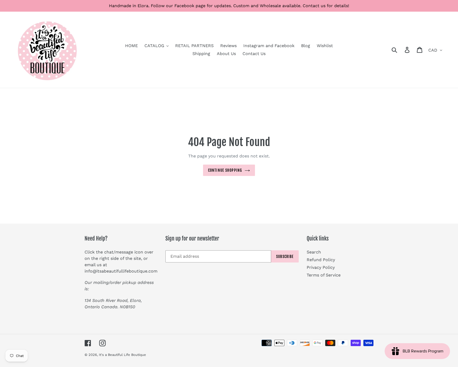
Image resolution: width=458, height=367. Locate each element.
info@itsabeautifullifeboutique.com (121, 271)
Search (314, 252)
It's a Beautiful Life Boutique (122, 355)
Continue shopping (225, 170)
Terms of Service (324, 275)
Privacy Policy (321, 267)
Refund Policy (321, 259)
